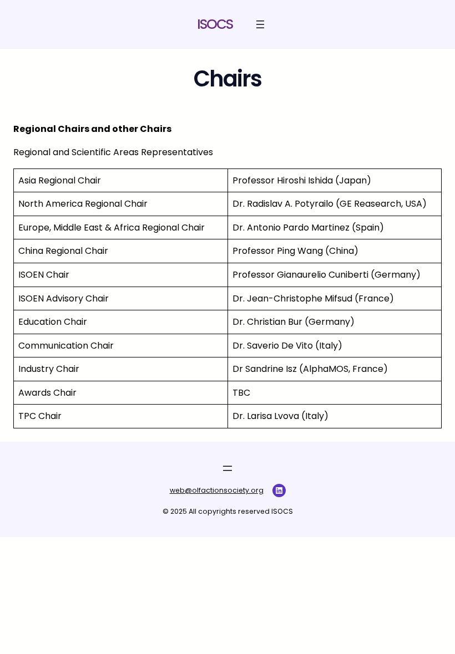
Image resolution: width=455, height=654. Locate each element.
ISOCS (214, 24)
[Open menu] (260, 24)
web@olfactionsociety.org (217, 490)
